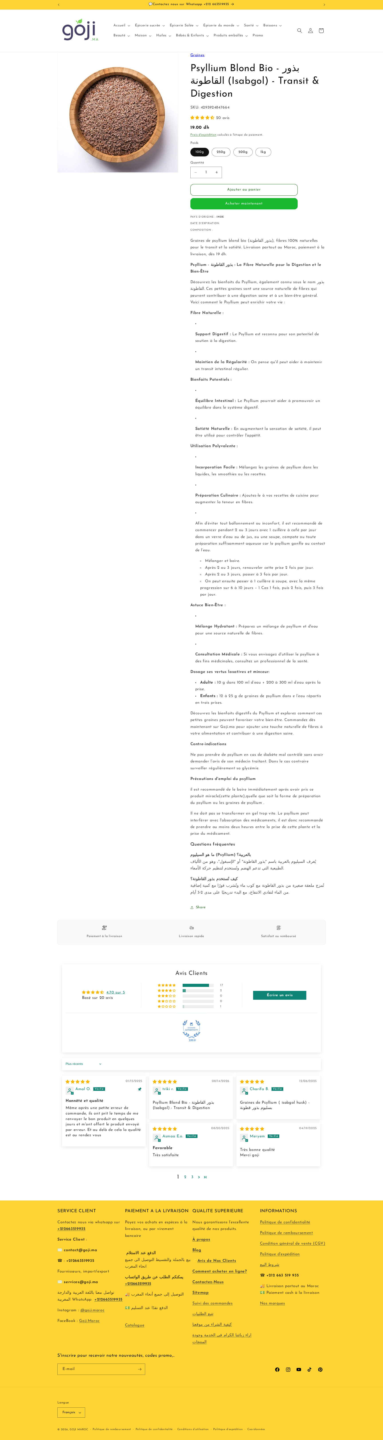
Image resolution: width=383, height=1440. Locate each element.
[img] (78, 1082)
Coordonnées (256, 1429)
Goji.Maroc (89, 1321)
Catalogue (135, 1325)
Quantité (197, 162)
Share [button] (201, 907)
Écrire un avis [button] (280, 995)
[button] (121, 25)
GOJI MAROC (79, 1429)
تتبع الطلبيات (202, 1314)
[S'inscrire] (139, 1369)
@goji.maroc (92, 1310)
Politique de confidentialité (285, 1222)
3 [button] (192, 1177)
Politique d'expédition (280, 1254)
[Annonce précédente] (59, 4)
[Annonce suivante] (324, 4)
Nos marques (272, 1303)
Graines (197, 55)
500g (243, 152)
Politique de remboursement (286, 1233)
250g (221, 152)
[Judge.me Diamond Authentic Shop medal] (191, 1029)
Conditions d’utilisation (193, 1429)
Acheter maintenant (244, 203)
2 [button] (185, 1177)
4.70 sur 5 (115, 992)
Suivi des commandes (212, 1303)
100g (199, 152)
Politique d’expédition (228, 1429)
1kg (263, 152)
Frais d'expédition (203, 134)
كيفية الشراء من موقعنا (212, 1325)
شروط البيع (269, 1265)
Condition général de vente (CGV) (292, 1243)
